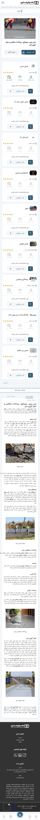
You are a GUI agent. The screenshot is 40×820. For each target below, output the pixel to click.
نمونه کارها (11, 52)
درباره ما (20, 738)
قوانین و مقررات (20, 740)
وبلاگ (20, 742)
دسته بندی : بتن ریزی (32, 400)
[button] (30, 91)
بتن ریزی (31, 7)
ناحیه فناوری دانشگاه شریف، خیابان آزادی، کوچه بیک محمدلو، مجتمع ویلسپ (20, 771)
